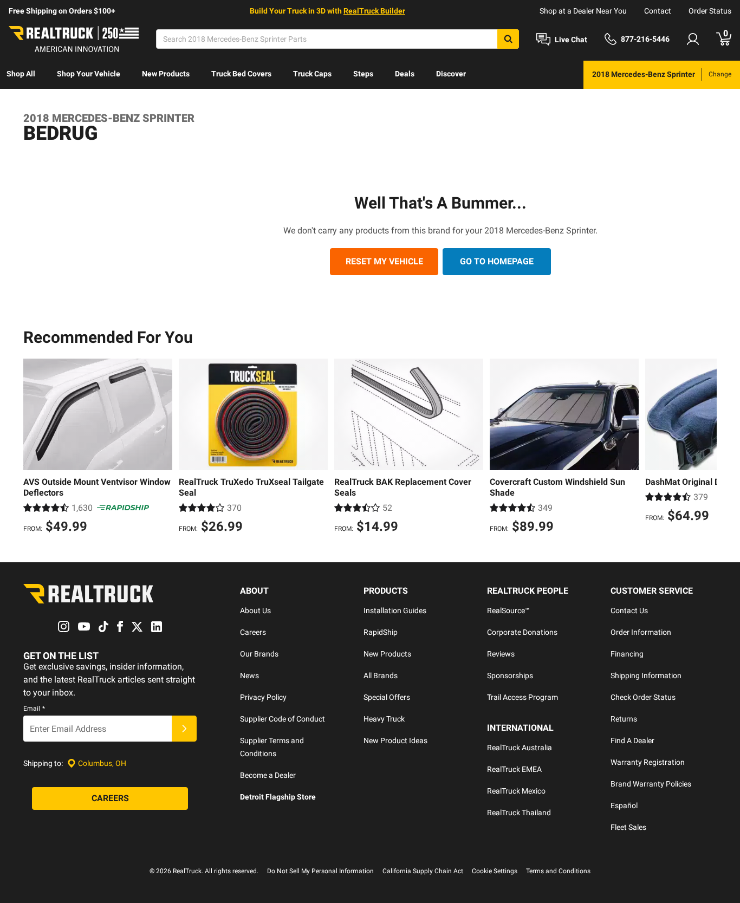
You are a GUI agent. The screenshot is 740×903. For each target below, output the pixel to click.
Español (624, 805)
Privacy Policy (263, 697)
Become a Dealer (268, 775)
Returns (624, 718)
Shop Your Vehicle (88, 73)
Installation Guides (394, 610)
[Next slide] (706, 447)
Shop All (21, 73)
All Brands (380, 675)
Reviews (501, 653)
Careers (253, 632)
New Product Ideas (395, 740)
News (249, 675)
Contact (657, 11)
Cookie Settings (494, 871)
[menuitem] (21, 75)
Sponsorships (510, 675)
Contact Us (629, 610)
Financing (627, 653)
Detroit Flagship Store (278, 796)
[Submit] (184, 729)
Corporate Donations (522, 632)
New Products (166, 73)
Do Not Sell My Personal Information (320, 871)
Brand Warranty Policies (651, 783)
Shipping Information (646, 675)
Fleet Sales (628, 827)
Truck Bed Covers (241, 73)
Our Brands (259, 653)
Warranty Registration (648, 762)
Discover (451, 73)
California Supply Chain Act (422, 871)
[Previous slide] (34, 447)
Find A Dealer (632, 740)
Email (34, 708)
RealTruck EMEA (514, 769)
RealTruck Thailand (519, 812)
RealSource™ (508, 610)
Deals (404, 73)
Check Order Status (643, 697)
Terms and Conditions (558, 871)
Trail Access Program (522, 697)
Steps (363, 73)
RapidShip (380, 632)
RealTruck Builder (374, 11)
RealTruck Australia (519, 747)
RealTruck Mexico (516, 791)
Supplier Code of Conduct (282, 718)
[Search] (508, 39)
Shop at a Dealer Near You (583, 11)
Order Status (710, 11)
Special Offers (386, 697)
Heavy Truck (384, 718)
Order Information (641, 632)
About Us (255, 610)
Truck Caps (312, 73)
